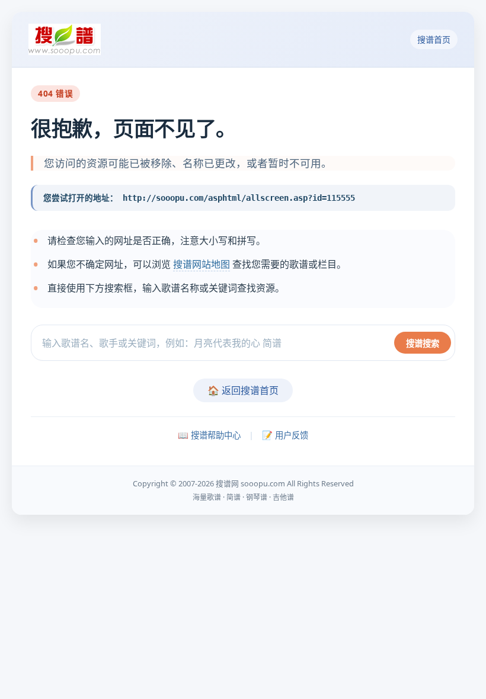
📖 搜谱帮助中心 (209, 435)
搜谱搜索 (422, 343)
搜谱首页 (433, 39)
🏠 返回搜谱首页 (243, 390)
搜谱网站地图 (201, 264)
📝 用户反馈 (285, 435)
